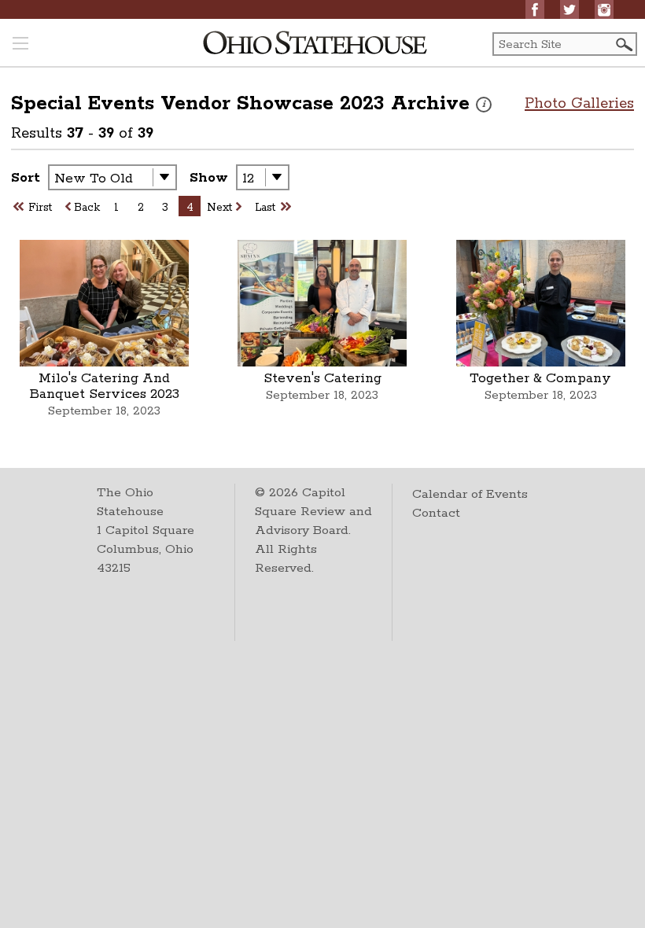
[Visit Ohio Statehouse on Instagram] (604, 9)
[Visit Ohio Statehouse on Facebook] (534, 9)
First (40, 208)
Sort (25, 177)
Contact (436, 513)
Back (87, 208)
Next (219, 208)
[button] (623, 44)
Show (209, 177)
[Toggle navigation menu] (20, 45)
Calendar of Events (470, 494)
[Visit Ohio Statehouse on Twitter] (569, 9)
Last (265, 208)
